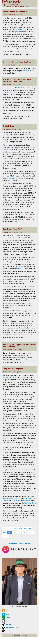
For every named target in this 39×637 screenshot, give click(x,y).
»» (7, 536)
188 (14, 532)
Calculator (6, 501)
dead (16, 221)
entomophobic (14, 39)
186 (4, 532)
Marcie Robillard (24, 328)
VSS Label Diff (29, 503)
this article (26, 71)
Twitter (7, 614)
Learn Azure (9, 631)
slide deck (20, 88)
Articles (9, 6)
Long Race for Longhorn (13, 368)
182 (15, 529)
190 (24, 532)
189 (19, 532)
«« (4, 529)
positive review (28, 325)
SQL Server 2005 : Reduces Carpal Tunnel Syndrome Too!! (17, 80)
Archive (22, 6)
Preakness (13, 377)
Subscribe (8, 611)
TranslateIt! (26, 501)
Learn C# (8, 624)
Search (7, 617)
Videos (17, 6)
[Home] (5, 6)
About (26, 6)
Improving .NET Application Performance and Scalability (19, 345)
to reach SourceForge (14, 178)
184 (25, 529)
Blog (13, 6)
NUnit (19, 269)
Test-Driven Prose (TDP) (12, 229)
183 (20, 529)
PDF (20, 362)
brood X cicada (21, 29)
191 (29, 532)
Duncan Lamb (7, 92)
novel (11, 518)
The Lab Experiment (11, 126)
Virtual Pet (16, 501)
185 (30, 529)
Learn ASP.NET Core (11, 627)
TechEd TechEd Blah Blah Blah (15, 11)
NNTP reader (27, 498)
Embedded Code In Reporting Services (18, 62)
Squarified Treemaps (10, 498)
